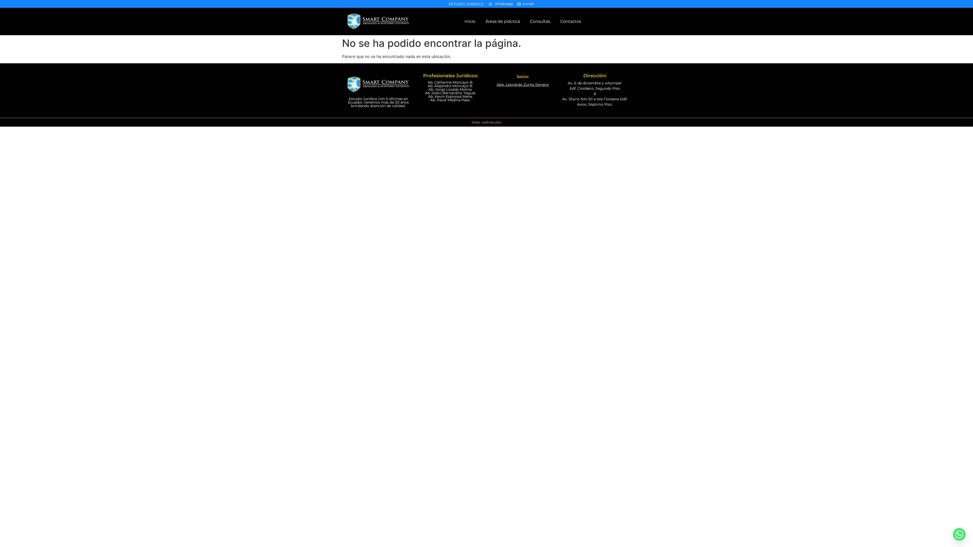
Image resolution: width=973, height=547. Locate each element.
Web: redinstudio (487, 122)
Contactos (570, 21)
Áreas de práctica (502, 21)
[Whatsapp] (959, 534)
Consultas (540, 21)
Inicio (469, 21)
